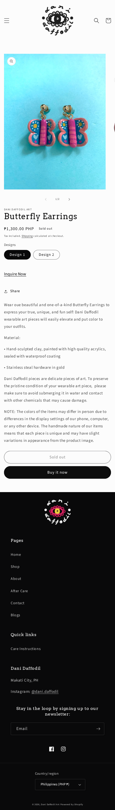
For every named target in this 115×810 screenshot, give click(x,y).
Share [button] (15, 291)
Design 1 (17, 254)
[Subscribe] (98, 728)
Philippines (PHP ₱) (55, 784)
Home (16, 554)
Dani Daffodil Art (50, 804)
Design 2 (46, 254)
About (16, 578)
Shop (15, 566)
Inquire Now (15, 274)
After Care (19, 591)
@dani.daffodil (45, 691)
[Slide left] (46, 199)
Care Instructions (26, 649)
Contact (17, 603)
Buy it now (57, 472)
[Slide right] (69, 199)
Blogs (15, 615)
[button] (7, 20)
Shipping (27, 236)
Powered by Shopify (71, 804)
